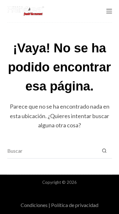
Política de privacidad (74, 205)
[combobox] (52, 150)
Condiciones (34, 205)
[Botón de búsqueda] (104, 150)
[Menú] (109, 11)
